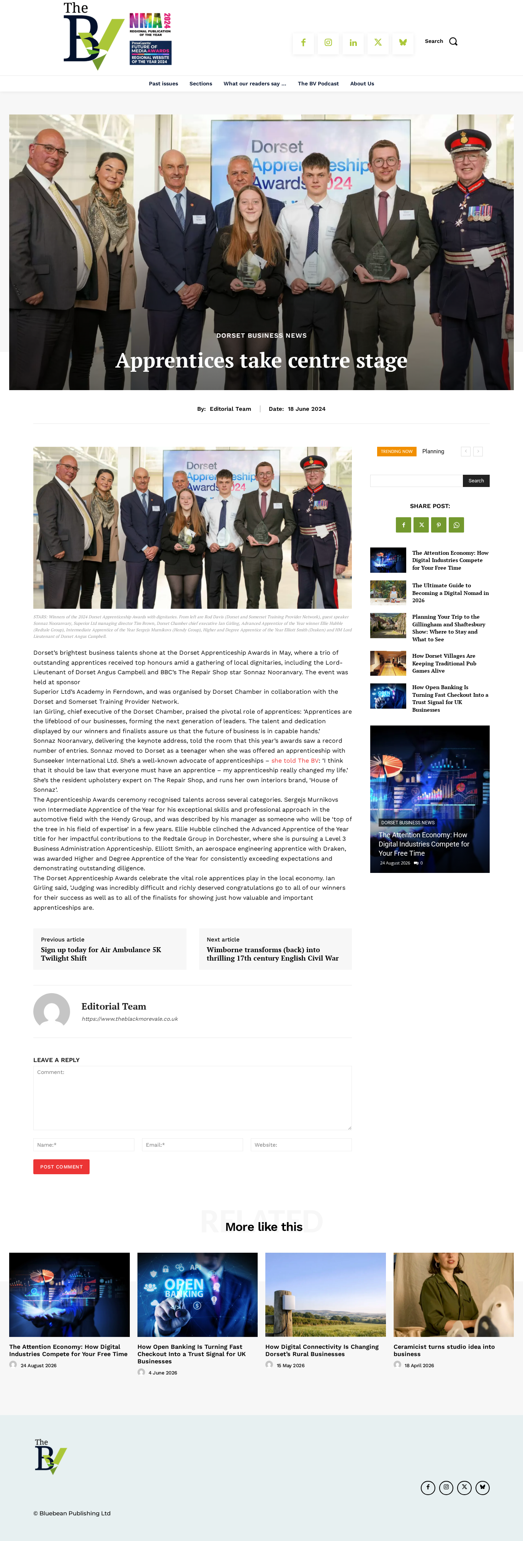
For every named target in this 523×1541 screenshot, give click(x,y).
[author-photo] (14, 1365)
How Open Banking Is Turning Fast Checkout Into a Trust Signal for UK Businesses (450, 698)
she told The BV (295, 760)
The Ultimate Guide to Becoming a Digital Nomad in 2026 (450, 593)
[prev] (466, 451)
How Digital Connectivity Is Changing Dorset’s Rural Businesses (322, 1350)
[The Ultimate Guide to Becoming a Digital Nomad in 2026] (388, 592)
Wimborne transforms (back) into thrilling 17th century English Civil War (273, 954)
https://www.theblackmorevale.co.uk (130, 1019)
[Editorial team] (51, 1011)
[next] (478, 451)
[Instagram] (328, 43)
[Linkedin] (353, 43)
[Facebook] (303, 43)
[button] (444, 41)
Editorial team (230, 408)
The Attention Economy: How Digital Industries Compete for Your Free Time (450, 560)
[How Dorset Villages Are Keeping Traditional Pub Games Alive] (388, 663)
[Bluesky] (402, 43)
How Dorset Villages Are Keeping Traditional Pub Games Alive (444, 663)
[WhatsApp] (456, 525)
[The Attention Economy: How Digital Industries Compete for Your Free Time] (388, 559)
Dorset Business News (261, 335)
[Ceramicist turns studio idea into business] (454, 1295)
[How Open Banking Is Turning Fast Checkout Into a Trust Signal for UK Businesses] (388, 695)
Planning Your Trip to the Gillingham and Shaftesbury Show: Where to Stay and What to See (448, 628)
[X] (378, 43)
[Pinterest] (438, 525)
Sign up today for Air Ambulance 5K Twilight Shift (101, 954)
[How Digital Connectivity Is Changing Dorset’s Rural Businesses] (325, 1295)
